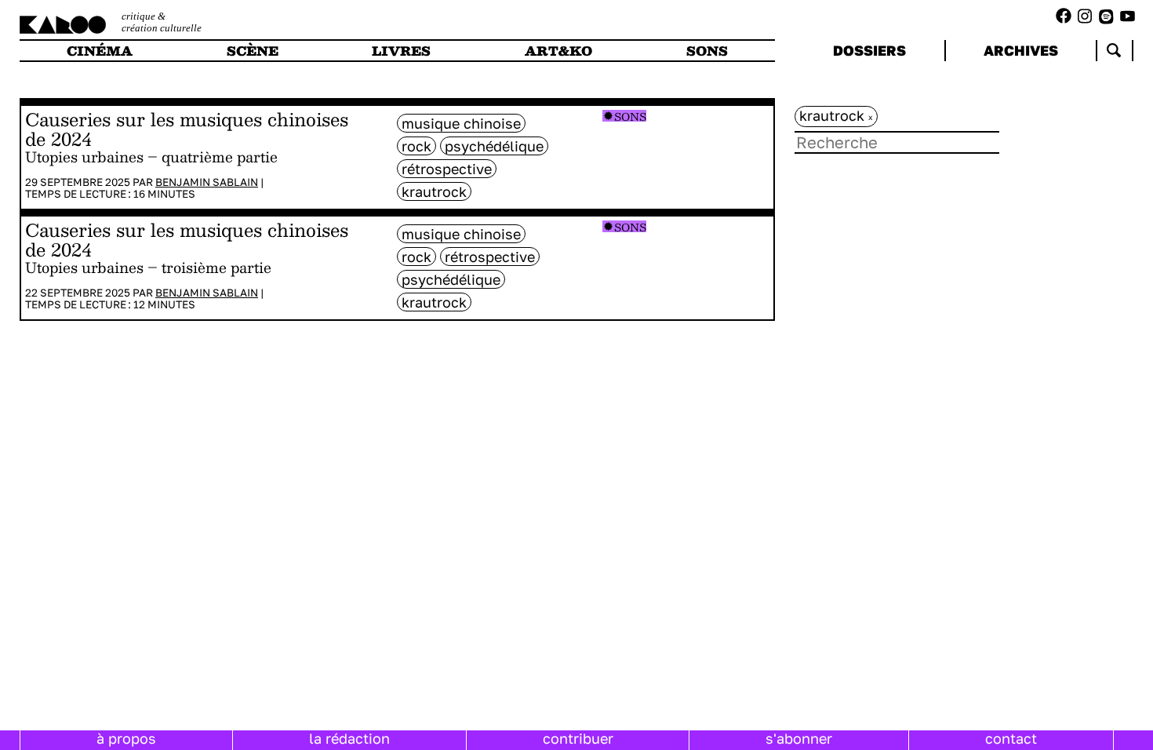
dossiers (869, 50)
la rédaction (349, 738)
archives (1021, 50)
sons (707, 50)
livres (401, 50)
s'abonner (799, 738)
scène (252, 50)
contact (1011, 738)
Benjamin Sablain (206, 182)
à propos (126, 738)
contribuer (578, 738)
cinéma (100, 50)
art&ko (558, 50)
